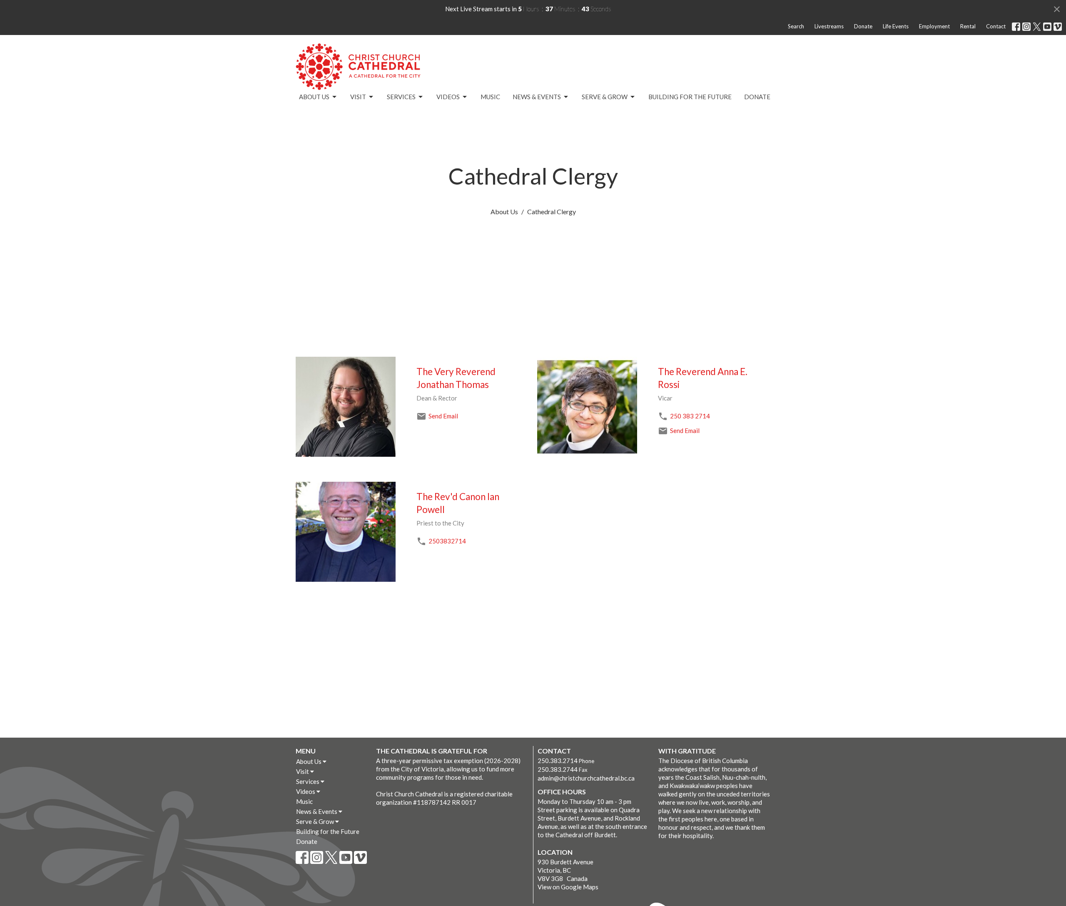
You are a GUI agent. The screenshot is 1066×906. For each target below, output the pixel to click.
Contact (996, 26)
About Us (314, 96)
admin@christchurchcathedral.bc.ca (586, 778)
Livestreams (829, 26)
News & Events (537, 96)
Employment (934, 26)
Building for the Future (690, 96)
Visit (358, 96)
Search (796, 26)
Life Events (896, 26)
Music (490, 96)
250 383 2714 (690, 416)
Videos (448, 96)
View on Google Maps (568, 887)
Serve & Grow (605, 96)
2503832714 (447, 541)
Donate (863, 26)
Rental (968, 26)
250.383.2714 (558, 760)
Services (401, 96)
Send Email (443, 416)
